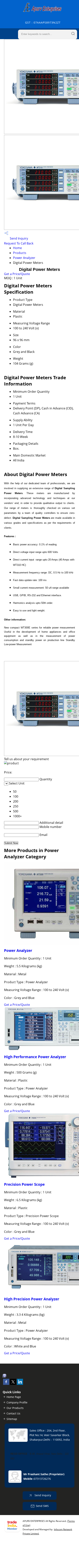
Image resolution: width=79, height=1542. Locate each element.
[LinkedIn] (20, 1384)
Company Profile (17, 1402)
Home (17, 248)
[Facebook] (6, 1384)
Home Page (14, 1397)
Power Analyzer (24, 258)
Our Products (15, 1408)
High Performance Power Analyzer (35, 1056)
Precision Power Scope (24, 1184)
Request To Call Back (18, 243)
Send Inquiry (18, 238)
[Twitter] (13, 1384)
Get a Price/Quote (17, 274)
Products (19, 253)
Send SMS (42, 1506)
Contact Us (13, 1413)
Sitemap (12, 1419)
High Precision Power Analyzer (31, 1299)
